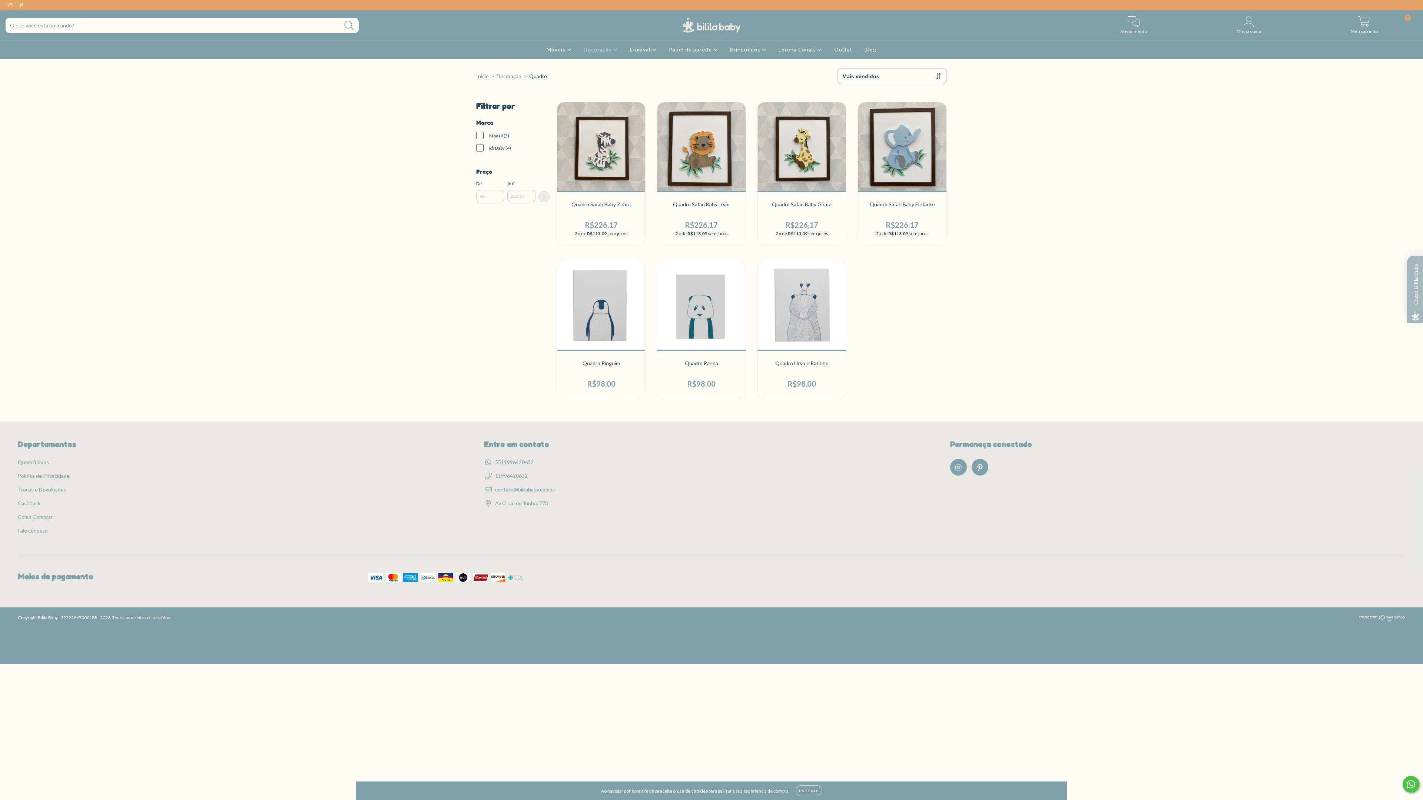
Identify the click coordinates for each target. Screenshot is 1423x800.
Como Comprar (35, 517)
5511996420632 (514, 462)
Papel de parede (691, 49)
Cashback (29, 503)
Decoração (598, 49)
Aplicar (544, 196)
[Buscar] (349, 25)
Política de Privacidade (44, 476)
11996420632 (511, 476)
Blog (870, 49)
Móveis (557, 49)
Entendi (809, 791)
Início (482, 76)
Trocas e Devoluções (42, 489)
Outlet (843, 49)
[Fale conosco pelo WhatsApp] (1411, 784)
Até (510, 183)
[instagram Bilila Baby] (11, 5)
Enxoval (641, 49)
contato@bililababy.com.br (525, 489)
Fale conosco (33, 530)
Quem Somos (33, 462)
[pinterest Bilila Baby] (21, 5)
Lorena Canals (798, 49)
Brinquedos (746, 49)
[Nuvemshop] (1382, 620)
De (479, 183)
